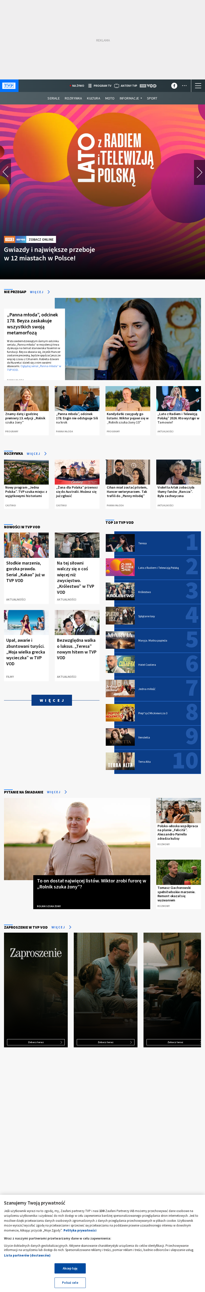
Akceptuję (70, 1268)
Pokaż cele (70, 1283)
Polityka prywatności (80, 1230)
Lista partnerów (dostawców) (27, 1255)
